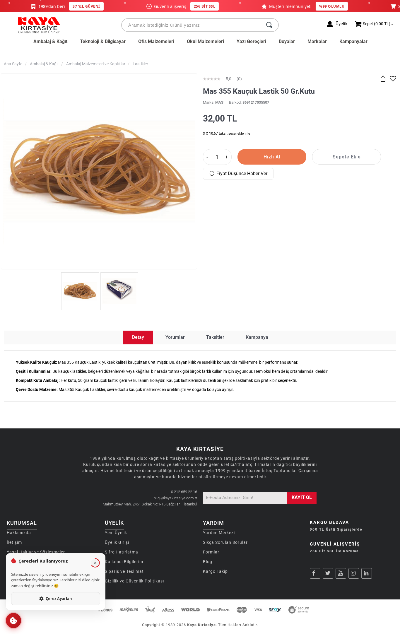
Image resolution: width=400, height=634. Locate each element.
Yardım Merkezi (219, 532)
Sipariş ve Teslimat (124, 571)
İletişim (14, 542)
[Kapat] (95, 563)
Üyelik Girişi (117, 542)
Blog (207, 561)
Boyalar (287, 41)
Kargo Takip (215, 571)
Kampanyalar (353, 41)
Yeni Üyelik (116, 532)
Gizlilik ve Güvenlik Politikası (134, 581)
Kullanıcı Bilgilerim (124, 561)
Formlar (211, 552)
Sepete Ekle (347, 157)
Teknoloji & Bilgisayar (103, 41)
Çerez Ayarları (59, 598)
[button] (13, 620)
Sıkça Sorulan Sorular (225, 542)
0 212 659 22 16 (184, 492)
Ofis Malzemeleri (156, 41)
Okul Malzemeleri (205, 41)
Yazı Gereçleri (251, 41)
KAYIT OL (302, 497)
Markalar (317, 41)
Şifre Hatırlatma (121, 552)
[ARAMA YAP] (269, 25)
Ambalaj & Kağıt (50, 41)
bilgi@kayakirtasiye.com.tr (175, 498)
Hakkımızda (19, 532)
